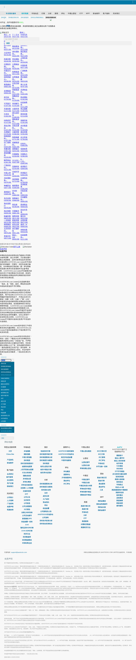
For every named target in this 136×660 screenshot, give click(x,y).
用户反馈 (10, 483)
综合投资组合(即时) (6, 428)
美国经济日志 (85, 527)
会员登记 (10, 474)
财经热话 (119, 482)
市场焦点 (119, 484)
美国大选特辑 (119, 479)
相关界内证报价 (46, 472)
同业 (2, 410)
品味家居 (119, 498)
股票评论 (67, 474)
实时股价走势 (46, 490)
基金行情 (101, 481)
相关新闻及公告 (5, 415)
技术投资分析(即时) (6, 431)
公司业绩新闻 (27, 506)
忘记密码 (10, 480)
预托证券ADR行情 (26, 528)
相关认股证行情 (46, 466)
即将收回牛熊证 (85, 489)
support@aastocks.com (19, 552)
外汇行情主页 (102, 451)
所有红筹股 (27, 482)
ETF (26, 494)
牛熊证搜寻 (86, 479)
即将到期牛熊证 (85, 492)
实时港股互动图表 (46, 460)
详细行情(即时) (5, 378)
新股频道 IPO (27, 518)
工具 (101, 490)
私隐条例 (10, 510)
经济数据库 (27, 537)
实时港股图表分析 (46, 457)
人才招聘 (10, 500)
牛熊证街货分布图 (85, 485)
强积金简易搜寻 (101, 504)
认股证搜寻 (86, 462)
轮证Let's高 (119, 487)
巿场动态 (101, 463)
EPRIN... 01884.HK (24, 144)
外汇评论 (67, 484)
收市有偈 (119, 463)
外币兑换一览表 (101, 466)
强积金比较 (102, 507)
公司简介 (10, 497)
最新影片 (119, 455)
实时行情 (3, 363)
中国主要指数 (27, 457)
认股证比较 (86, 465)
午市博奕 (119, 466)
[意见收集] (67, 4)
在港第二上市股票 (27, 488)
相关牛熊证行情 (46, 469)
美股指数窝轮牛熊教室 (120, 490)
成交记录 (3, 401)
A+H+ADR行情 (26, 531)
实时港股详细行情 (46, 454)
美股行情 (85, 509)
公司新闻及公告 (46, 511)
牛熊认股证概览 (85, 451)
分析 (85, 515)
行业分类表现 (27, 472)
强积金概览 (102, 501)
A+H (27, 525)
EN (5, 11)
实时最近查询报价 (6, 366)
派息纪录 (3, 381)
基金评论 (67, 481)
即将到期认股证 (85, 468)
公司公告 (27, 497)
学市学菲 (119, 469)
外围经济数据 (85, 524)
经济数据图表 (27, 540)
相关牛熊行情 (4, 395)
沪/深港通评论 (67, 477)
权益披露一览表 (27, 522)
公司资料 (3, 421)
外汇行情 (101, 454)
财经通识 (119, 495)
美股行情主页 (85, 506)
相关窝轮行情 (4, 392)
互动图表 (3, 387)
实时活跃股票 (4, 369)
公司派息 (27, 503)
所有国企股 (27, 479)
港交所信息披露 (66, 457)
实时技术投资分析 (6, 375)
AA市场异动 (4, 418)
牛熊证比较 (86, 482)
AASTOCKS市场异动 (45, 514)
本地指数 (27, 451)
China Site (10, 454)
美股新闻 (85, 521)
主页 (10, 451)
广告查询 (10, 503)
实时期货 (27, 460)
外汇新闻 (102, 457)
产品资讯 (10, 460)
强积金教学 (102, 510)
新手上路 (16, 247)
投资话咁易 (120, 476)
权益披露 (3, 412)
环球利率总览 (27, 543)
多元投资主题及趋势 (120, 474)
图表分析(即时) (5, 384)
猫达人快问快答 (119, 461)
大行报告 (27, 509)
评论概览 (67, 471)
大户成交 (3, 404)
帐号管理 (9, 477)
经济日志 (27, 534)
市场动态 (85, 512)
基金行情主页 (102, 477)
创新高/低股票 (27, 466)
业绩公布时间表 (27, 512)
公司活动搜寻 (27, 515)
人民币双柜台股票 (27, 469)
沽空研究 (27, 500)
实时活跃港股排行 (27, 463)
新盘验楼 (119, 500)
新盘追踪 (119, 503)
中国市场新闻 (66, 460)
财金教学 (10, 463)
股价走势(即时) (5, 390)
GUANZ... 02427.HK (16, 161)
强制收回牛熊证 (85, 495)
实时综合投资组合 (6, 372)
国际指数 (27, 454)
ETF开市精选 (119, 471)
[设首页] (67, 2)
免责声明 (3, 249)
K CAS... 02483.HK (24, 161)
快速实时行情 (45, 451)
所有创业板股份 (27, 485)
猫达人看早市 (119, 458)
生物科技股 (27, 491)
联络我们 (10, 486)
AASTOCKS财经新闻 (66, 451)
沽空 (2, 398)
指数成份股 (27, 476)
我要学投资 (120, 492)
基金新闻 (102, 484)
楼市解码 (119, 506)
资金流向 (3, 407)
